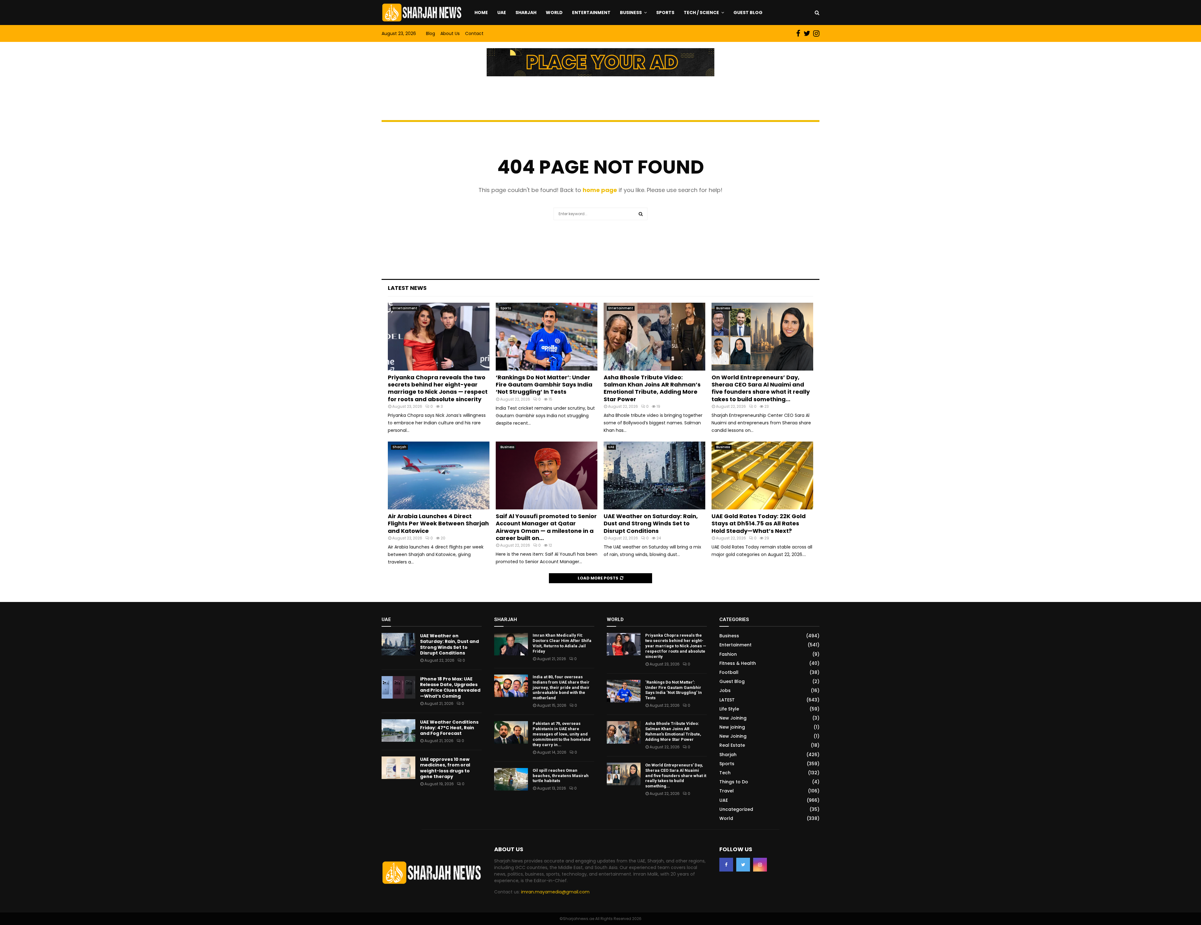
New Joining (733, 718)
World (554, 12)
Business (631, 12)
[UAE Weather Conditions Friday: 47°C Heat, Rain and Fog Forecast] (398, 730)
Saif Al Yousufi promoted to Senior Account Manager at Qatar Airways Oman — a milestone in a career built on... (546, 527)
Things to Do (733, 782)
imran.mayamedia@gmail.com (555, 892)
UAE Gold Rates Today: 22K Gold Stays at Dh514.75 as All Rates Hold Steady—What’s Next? (759, 523)
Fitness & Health (737, 663)
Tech (725, 773)
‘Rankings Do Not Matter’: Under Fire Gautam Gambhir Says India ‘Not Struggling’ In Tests (544, 384)
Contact (474, 33)
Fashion (728, 654)
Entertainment (591, 12)
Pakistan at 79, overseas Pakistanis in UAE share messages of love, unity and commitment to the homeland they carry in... (561, 734)
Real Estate (732, 745)
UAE (501, 12)
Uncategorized (736, 809)
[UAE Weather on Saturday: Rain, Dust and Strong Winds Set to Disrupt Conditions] (654, 475)
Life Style (729, 709)
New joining (732, 727)
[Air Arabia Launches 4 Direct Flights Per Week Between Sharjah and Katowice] (438, 475)
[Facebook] (726, 865)
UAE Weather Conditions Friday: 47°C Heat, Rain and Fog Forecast (449, 727)
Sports (665, 12)
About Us (450, 33)
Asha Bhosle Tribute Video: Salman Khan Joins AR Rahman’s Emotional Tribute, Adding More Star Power (652, 388)
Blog (430, 33)
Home (481, 12)
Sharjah (525, 12)
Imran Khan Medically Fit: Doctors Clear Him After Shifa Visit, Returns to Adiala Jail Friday (562, 643)
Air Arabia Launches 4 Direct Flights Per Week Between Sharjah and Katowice (438, 523)
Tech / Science (701, 12)
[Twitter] (743, 865)
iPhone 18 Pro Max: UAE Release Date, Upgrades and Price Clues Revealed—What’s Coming (450, 687)
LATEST (727, 700)
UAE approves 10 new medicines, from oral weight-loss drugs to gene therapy (445, 768)
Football (728, 672)
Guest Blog (748, 12)
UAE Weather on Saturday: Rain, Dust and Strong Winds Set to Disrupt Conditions (651, 523)
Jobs (725, 690)
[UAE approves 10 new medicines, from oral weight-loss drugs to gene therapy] (398, 767)
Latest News (407, 288)
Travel (726, 791)
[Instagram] (760, 865)
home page (600, 190)
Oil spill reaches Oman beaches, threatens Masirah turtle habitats (561, 775)
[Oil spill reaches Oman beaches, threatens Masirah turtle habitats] (511, 779)
